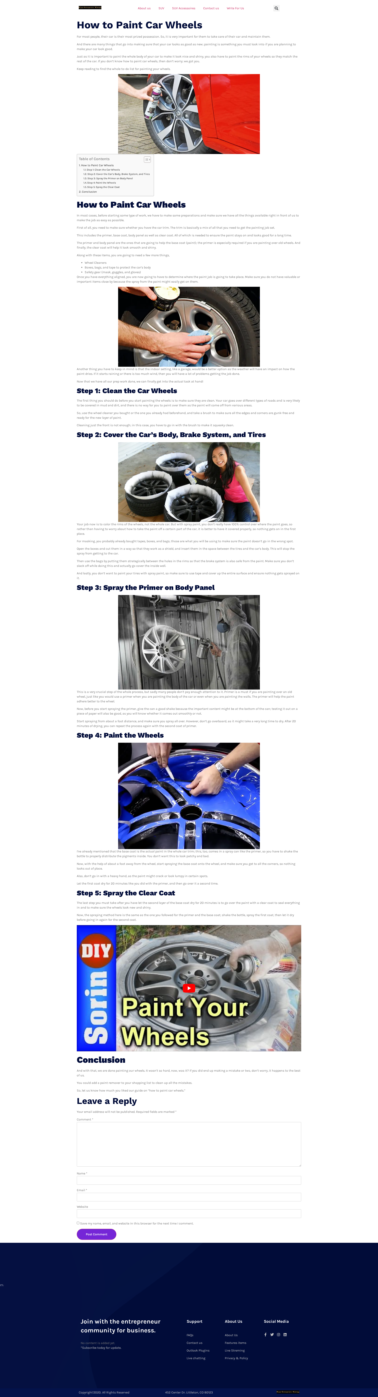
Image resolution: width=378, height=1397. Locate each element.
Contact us (211, 8)
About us (144, 8)
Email (82, 1190)
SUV (161, 8)
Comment (85, 1119)
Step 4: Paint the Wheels (101, 182)
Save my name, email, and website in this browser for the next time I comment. (137, 1223)
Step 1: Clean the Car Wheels (103, 169)
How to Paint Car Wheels (97, 165)
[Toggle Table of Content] (145, 159)
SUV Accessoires (183, 8)
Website (82, 1207)
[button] (276, 8)
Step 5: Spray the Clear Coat (103, 187)
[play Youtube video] (189, 988)
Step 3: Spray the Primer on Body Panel (110, 178)
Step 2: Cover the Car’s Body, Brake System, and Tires (118, 174)
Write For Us (235, 8)
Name (82, 1173)
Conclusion (89, 191)
